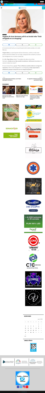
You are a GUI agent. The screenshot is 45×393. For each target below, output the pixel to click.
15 (38, 328)
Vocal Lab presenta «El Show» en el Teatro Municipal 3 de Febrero (11, 79)
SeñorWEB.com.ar (24, 391)
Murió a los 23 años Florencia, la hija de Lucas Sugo (22, 96)
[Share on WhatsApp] (35, 45)
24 (25, 332)
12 (30, 328)
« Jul (25, 336)
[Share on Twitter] (22, 45)
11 (28, 328)
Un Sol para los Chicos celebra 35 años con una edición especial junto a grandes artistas (36, 97)
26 (30, 332)
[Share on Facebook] (9, 45)
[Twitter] (21, 387)
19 (30, 330)
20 (33, 330)
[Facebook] (18, 387)
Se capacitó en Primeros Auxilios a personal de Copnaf (35, 79)
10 (25, 328)
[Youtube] (27, 387)
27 (33, 332)
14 (36, 328)
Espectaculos (4, 34)
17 (25, 330)
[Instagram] (24, 387)
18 (28, 330)
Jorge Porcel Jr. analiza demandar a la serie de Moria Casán (8, 97)
